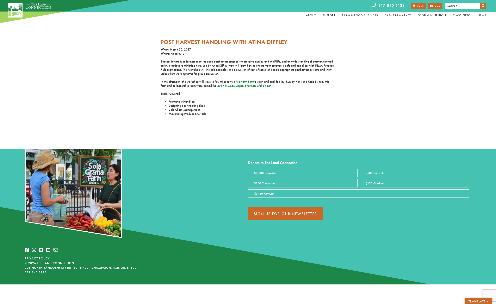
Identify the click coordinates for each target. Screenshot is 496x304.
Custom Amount (264, 194)
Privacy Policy (37, 258)
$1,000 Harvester (265, 173)
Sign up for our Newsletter (285, 213)
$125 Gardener (375, 183)
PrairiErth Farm (245, 82)
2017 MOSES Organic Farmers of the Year (244, 86)
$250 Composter (264, 183)
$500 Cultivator (375, 173)
